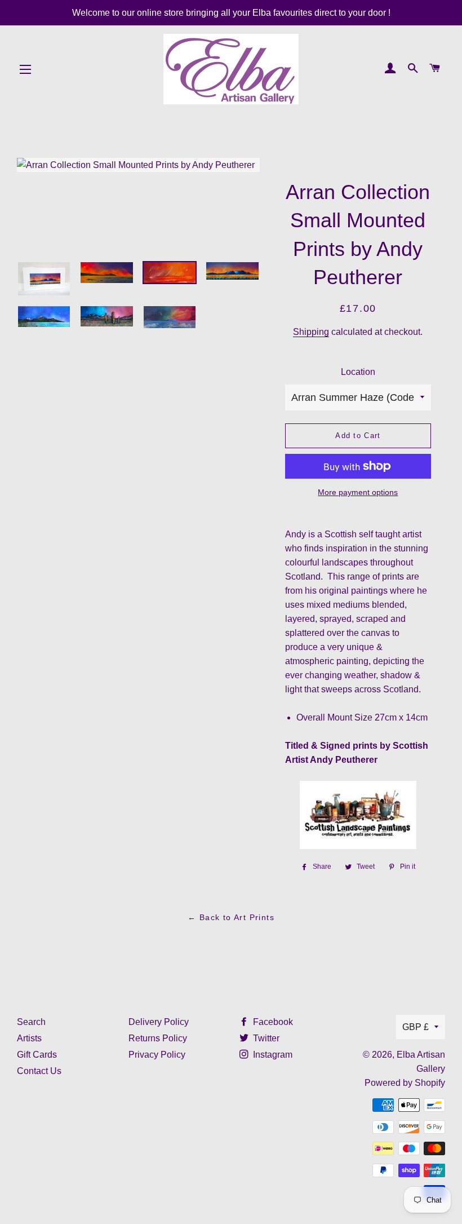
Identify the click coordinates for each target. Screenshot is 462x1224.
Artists (29, 1038)
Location (358, 372)
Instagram (271, 1054)
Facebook (272, 1022)
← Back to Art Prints (231, 917)
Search (31, 1022)
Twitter (265, 1038)
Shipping (311, 332)
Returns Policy (157, 1038)
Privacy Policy (156, 1054)
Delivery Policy (158, 1022)
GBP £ (415, 1027)
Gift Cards (37, 1054)
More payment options (358, 492)
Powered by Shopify (405, 1083)
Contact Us (39, 1071)
